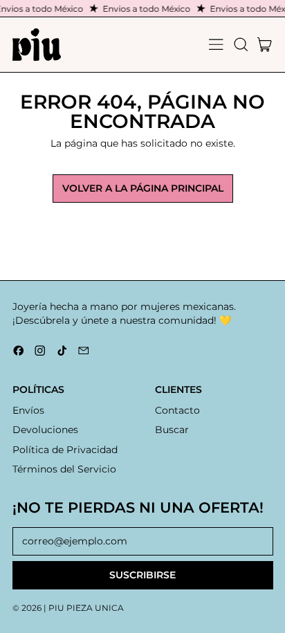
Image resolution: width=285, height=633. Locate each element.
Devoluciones (45, 429)
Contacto (177, 410)
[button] (240, 44)
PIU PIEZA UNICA (86, 608)
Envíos (28, 410)
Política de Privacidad (65, 449)
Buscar (172, 429)
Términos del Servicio (64, 469)
